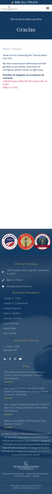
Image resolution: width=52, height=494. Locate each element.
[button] (47, 8)
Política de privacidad (22, 476)
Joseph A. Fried (12, 298)
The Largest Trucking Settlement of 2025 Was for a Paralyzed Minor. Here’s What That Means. (26, 407)
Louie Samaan (11, 323)
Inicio (6, 48)
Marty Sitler (9, 328)
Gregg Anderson (12, 308)
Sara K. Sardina (11, 313)
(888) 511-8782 (10, 87)
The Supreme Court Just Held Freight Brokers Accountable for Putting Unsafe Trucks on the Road (26, 391)
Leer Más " (8, 382)
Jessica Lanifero (12, 318)
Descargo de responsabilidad (37, 474)
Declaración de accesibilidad (12, 474)
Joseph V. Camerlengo (15, 303)
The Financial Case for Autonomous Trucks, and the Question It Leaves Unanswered (24, 375)
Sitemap (36, 476)
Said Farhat (9, 333)
